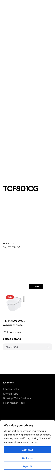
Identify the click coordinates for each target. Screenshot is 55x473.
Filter (37, 286)
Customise (27, 458)
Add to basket (14, 310)
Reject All (27, 466)
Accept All (27, 449)
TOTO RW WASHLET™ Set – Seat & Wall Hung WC (14, 321)
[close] (33, 230)
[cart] (47, 28)
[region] (27, 446)
